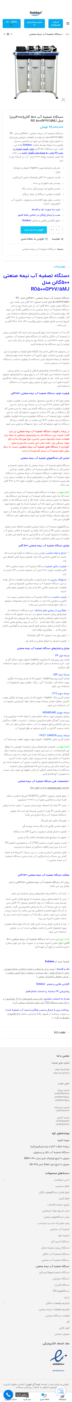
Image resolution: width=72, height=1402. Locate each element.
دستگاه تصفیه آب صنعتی (55, 1260)
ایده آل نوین (33, 1384)
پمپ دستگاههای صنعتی (56, 1217)
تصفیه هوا (63, 1235)
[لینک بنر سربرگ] (41, 4)
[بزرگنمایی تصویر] (63, 99)
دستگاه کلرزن (62, 1285)
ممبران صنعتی (62, 1334)
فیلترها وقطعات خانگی (57, 1303)
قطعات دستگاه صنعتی (57, 1315)
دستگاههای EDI (61, 1291)
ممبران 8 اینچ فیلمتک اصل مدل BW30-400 (46, 1158)
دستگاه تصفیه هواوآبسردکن (54, 1272)
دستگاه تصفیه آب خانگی (55, 1254)
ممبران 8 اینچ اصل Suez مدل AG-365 (49, 1164)
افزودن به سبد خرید (33, 229)
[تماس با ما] (8, 1394)
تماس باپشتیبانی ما (34, 23)
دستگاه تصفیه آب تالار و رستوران (51, 1152)
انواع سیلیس (62, 1186)
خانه (66, 34)
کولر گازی (64, 1328)
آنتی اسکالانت (61, 1180)
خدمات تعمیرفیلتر (55, 23)
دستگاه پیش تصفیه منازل (55, 1248)
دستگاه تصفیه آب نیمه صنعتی (45, 34)
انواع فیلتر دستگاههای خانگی (54, 1192)
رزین (66, 1297)
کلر (67, 1322)
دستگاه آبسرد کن (60, 1241)
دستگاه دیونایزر (60, 1278)
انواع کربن (64, 1198)
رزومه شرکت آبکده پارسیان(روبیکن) (49, 1146)
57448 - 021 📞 (11, 23)
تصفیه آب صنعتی (59, 1229)
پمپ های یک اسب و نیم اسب (53, 1223)
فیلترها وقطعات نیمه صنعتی (54, 1309)
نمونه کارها (63, 1140)
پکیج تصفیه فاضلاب (58, 1204)
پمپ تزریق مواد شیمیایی (55, 1210)
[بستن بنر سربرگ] (4, 4)
